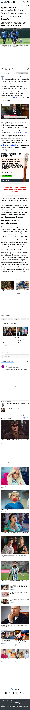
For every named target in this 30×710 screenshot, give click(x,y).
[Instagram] (17, 693)
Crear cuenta (25, 350)
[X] (9, 693)
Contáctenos (16, 697)
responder (7, 372)
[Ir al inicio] (9, 1)
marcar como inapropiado (25, 373)
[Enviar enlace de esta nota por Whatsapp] (9, 69)
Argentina (17, 319)
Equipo (26, 697)
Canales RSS (3, 697)
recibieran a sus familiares (10, 145)
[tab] (7, 361)
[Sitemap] (24, 693)
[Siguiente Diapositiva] (28, 335)
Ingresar (23, 1)
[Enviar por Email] (13, 69)
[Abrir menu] (2, 2)
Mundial (10, 319)
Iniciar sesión (19, 350)
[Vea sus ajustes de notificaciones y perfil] (27, 1)
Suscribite (7, 176)
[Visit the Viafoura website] (26, 415)
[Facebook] (6, 693)
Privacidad (22, 697)
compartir (20, 372)
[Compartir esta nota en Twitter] (6, 69)
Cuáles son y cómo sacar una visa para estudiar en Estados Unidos (15, 189)
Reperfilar (4, 319)
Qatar (23, 319)
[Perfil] (15, 689)
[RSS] (20, 693)
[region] (15, 383)
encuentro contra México (9, 98)
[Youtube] (13, 693)
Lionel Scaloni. (22, 132)
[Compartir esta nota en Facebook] (2, 69)
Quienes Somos (10, 697)
